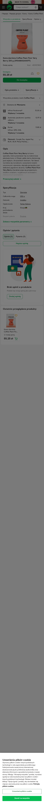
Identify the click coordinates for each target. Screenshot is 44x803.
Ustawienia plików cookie (22, 791)
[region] (22, 778)
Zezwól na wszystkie (22, 798)
